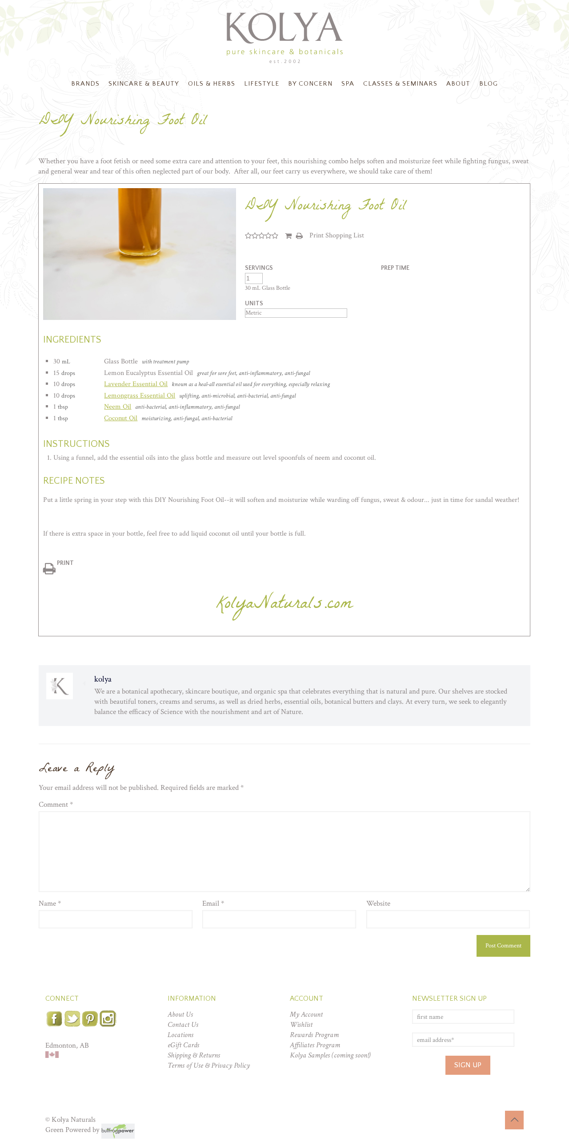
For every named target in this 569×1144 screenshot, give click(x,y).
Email (213, 903)
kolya (103, 679)
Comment (56, 804)
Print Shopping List (336, 235)
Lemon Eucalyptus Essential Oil (148, 373)
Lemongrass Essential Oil (139, 395)
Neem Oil (117, 406)
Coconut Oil (120, 418)
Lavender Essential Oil (136, 384)
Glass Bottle (121, 361)
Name (50, 903)
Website (378, 903)
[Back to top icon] (514, 1120)
